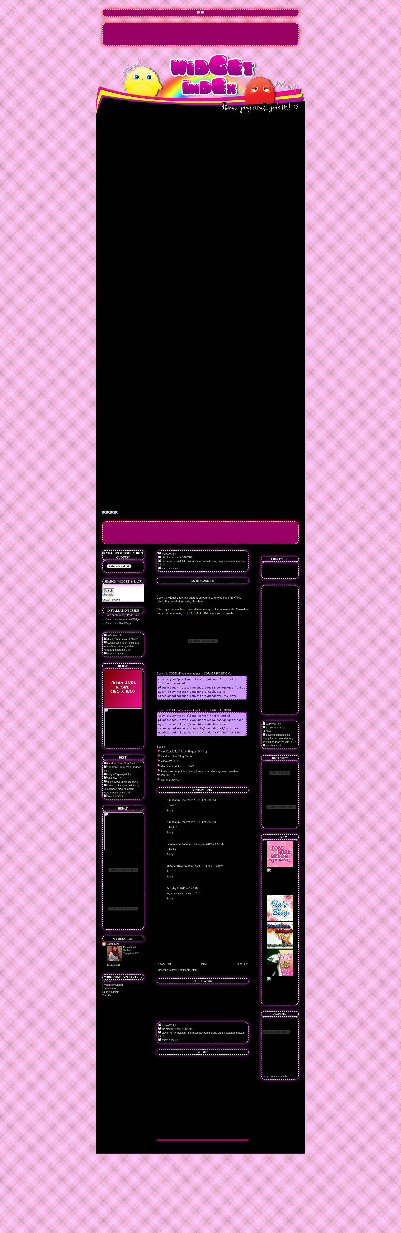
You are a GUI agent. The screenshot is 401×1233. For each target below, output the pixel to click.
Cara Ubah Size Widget (118, 623)
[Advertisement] (200, 33)
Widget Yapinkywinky (119, 774)
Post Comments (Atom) (185, 970)
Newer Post (164, 964)
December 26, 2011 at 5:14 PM (198, 822)
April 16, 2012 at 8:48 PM (209, 866)
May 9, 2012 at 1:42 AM (185, 888)
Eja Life (106, 995)
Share (11, 1)
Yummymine (109, 988)
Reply (170, 810)
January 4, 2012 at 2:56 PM (208, 844)
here (200, 601)
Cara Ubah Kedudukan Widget (122, 619)
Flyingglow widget (112, 984)
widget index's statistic (275, 1076)
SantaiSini (113, 943)
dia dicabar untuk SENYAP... (177, 557)
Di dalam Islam (110, 992)
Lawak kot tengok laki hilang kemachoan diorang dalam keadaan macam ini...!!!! (122, 646)
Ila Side (106, 981)
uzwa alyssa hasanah (179, 844)
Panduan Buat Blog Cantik (176, 756)
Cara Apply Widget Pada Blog (122, 615)
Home (203, 964)
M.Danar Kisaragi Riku (180, 866)
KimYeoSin (173, 800)
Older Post (241, 964)
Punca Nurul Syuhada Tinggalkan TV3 (131, 950)
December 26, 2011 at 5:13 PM (198, 800)
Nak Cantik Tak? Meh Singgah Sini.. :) (183, 751)
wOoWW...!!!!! (168, 553)
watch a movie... (170, 568)
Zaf (168, 888)
